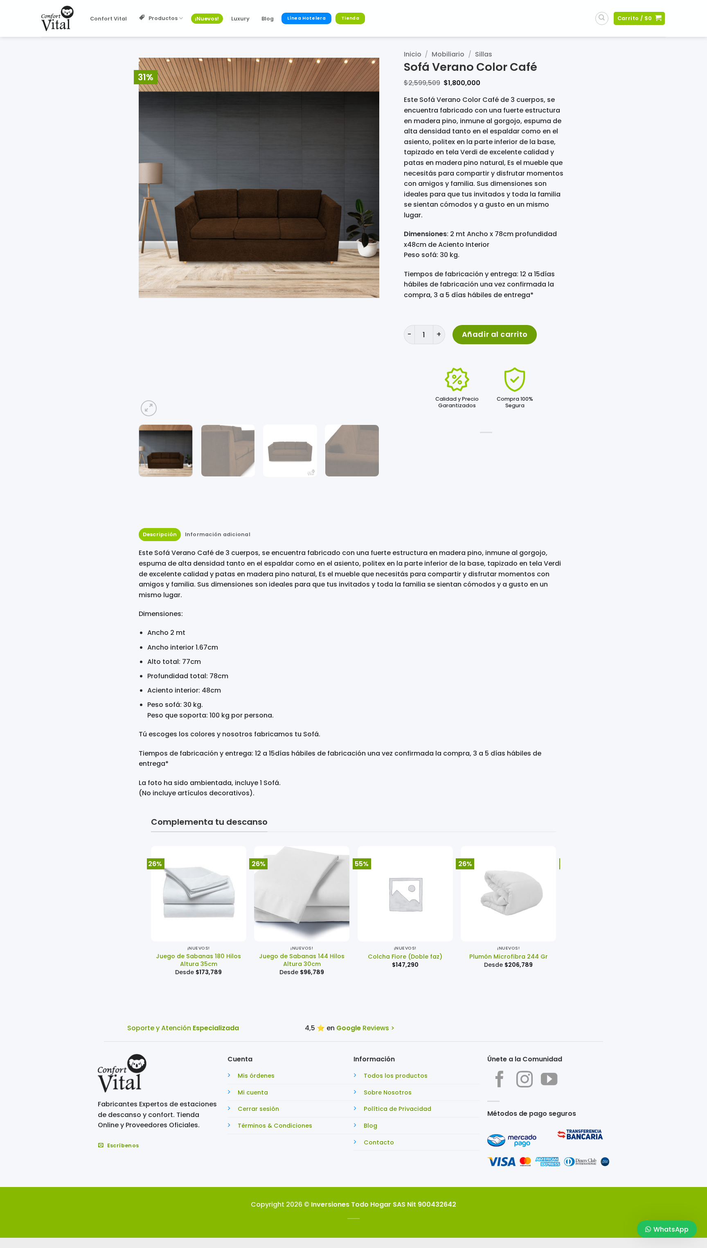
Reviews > (365, 1028)
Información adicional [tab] (217, 534)
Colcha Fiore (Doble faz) (405, 957)
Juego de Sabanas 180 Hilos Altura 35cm (198, 960)
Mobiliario (448, 54)
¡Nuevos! (207, 18)
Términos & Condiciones (275, 1126)
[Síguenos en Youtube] (549, 1080)
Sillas (483, 54)
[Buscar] (601, 18)
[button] (149, 408)
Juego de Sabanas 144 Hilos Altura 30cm (301, 960)
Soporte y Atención (183, 1028)
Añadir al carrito (495, 334)
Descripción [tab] (160, 534)
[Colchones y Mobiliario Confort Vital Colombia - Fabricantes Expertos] (57, 19)
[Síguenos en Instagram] (524, 1080)
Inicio (412, 54)
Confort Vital (108, 18)
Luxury (240, 18)
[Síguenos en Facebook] (499, 1080)
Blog (267, 18)
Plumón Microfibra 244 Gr (508, 957)
